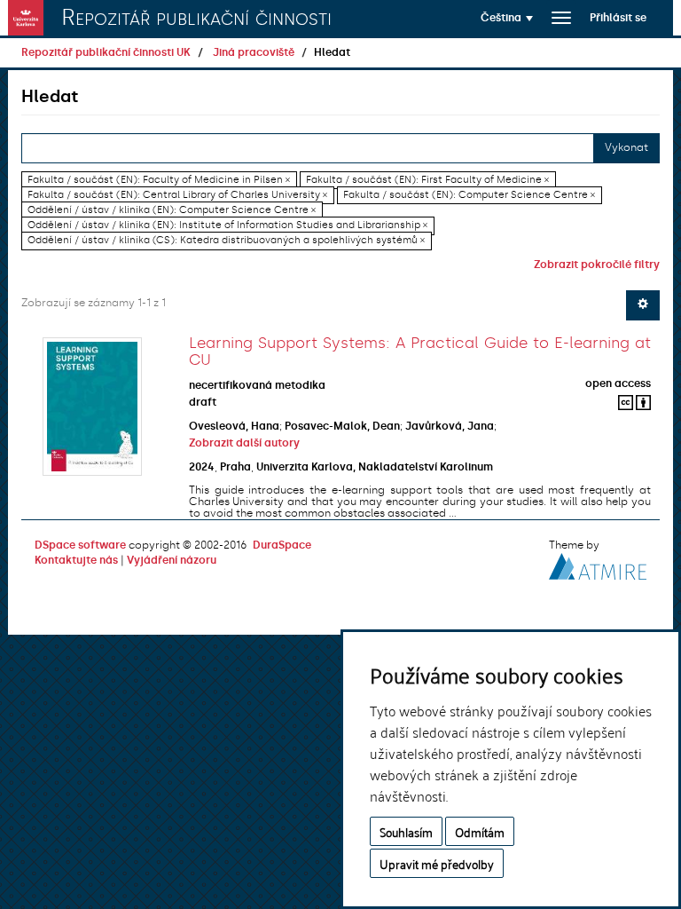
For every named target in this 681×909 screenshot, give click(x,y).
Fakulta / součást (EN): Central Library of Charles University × (177, 195)
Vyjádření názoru (171, 560)
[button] (506, 18)
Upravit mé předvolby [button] (437, 863)
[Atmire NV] (597, 564)
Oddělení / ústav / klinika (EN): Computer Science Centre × (171, 210)
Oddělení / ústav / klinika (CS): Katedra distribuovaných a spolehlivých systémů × (226, 241)
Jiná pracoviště (253, 52)
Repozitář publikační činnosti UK (106, 52)
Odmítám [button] (480, 831)
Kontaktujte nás (76, 560)
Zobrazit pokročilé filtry (597, 264)
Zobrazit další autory (244, 443)
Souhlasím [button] (406, 831)
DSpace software (80, 545)
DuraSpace (282, 545)
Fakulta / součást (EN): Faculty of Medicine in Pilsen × (158, 180)
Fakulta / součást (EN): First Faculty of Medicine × (427, 180)
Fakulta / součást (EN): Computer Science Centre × (469, 195)
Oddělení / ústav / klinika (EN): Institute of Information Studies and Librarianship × (227, 225)
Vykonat (626, 147)
